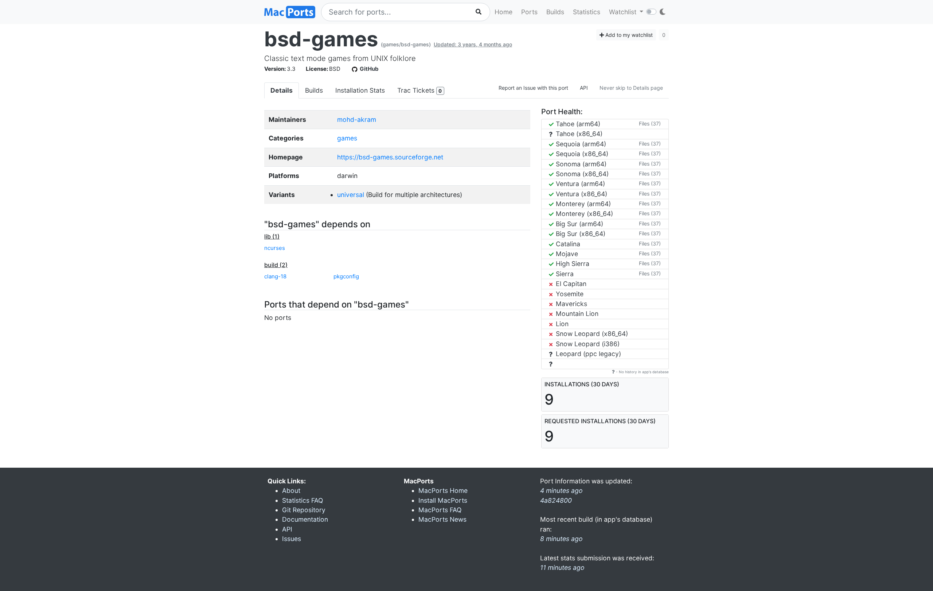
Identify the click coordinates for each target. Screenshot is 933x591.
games (347, 138)
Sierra (564, 274)
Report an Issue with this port (533, 88)
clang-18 (275, 276)
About (291, 490)
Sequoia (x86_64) (581, 154)
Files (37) (650, 123)
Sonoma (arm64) (580, 164)
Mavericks (570, 304)
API (584, 88)
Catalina (567, 244)
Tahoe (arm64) (577, 124)
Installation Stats (360, 90)
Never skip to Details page (631, 88)
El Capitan (570, 283)
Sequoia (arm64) (580, 144)
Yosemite (568, 294)
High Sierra (571, 263)
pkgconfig (346, 276)
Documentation (305, 519)
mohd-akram (356, 119)
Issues (291, 538)
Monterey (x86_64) (583, 213)
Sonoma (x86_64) (581, 174)
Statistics (586, 12)
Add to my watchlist (628, 35)
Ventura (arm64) (579, 184)
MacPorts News (442, 519)
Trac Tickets (419, 90)
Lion (561, 324)
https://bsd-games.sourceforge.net (390, 157)
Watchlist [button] (623, 12)
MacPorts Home (443, 490)
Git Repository (303, 510)
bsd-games (321, 39)
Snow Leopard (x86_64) (591, 333)
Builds (555, 12)
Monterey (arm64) (582, 204)
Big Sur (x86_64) (579, 233)
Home (503, 12)
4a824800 (556, 500)
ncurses (274, 247)
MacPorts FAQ (439, 510)
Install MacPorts (442, 500)
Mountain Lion (576, 313)
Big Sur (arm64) (578, 224)
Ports (529, 12)
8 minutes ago (561, 538)
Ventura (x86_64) (580, 194)
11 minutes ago (562, 567)
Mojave (566, 254)
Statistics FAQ (302, 500)
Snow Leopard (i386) (587, 344)
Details (281, 90)
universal (350, 194)
